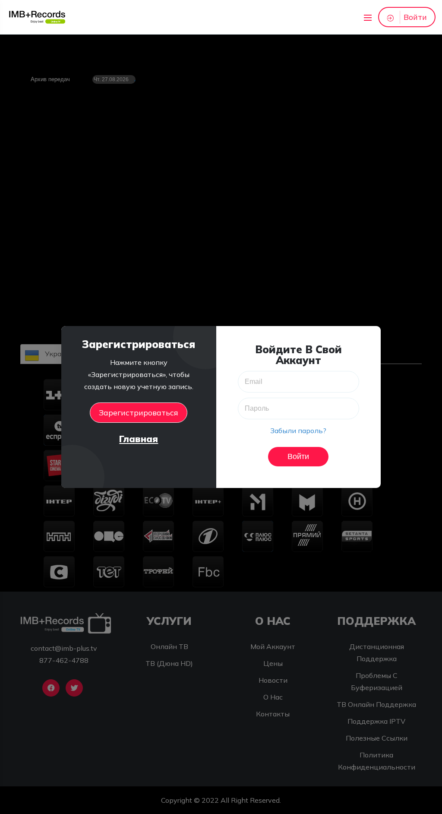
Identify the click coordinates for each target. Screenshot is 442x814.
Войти (415, 17)
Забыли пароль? (298, 430)
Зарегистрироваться (138, 413)
